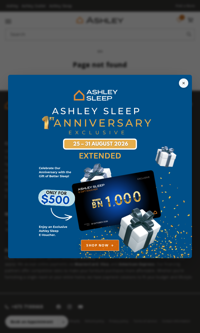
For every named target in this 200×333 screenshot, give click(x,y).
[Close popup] (183, 83)
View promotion (100, 166)
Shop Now (97, 245)
